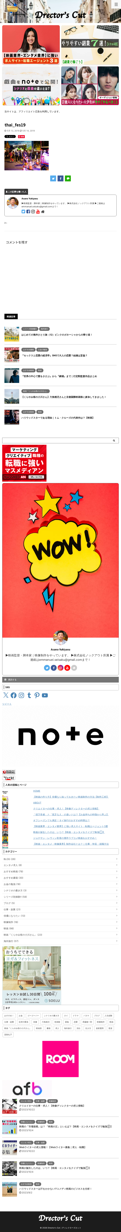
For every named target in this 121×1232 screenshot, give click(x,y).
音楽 (110, 1028)
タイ (66, 1015)
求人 (57, 1028)
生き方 (88, 1028)
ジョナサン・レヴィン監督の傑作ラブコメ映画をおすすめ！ (65, 838)
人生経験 (108, 1015)
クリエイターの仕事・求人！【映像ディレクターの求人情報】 (66, 808)
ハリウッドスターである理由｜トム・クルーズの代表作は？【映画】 (58, 417)
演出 (78, 1028)
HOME (36, 790)
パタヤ (86, 1015)
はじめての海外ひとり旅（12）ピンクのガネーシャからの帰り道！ (57, 334)
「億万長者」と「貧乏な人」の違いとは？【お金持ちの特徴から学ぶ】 (71, 814)
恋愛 (76, 1022)
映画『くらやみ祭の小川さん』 (17, 1028)
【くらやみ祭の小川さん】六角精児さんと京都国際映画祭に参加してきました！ (63, 396)
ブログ (97, 1015)
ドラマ (76, 1015)
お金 (21, 1015)
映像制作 (101, 1022)
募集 (67, 1022)
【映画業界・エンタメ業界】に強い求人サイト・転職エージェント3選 (70, 826)
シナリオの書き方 (51, 1015)
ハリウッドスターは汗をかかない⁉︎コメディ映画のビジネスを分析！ (55, 1188)
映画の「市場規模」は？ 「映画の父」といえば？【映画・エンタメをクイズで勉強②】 (66, 1126)
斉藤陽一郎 (87, 1022)
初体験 (57, 1022)
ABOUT (37, 802)
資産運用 (100, 1028)
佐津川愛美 (23, 1022)
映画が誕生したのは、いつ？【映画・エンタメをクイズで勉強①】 (69, 832)
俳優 (35, 1022)
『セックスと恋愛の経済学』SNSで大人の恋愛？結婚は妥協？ (54, 355)
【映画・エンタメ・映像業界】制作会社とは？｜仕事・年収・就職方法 (71, 843)
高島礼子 (8, 1034)
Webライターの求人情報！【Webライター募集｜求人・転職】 (52, 1147)
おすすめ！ (9, 1015)
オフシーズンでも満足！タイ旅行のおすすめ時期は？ (61, 820)
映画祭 (39, 1028)
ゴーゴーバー (33, 1015)
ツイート (7, 703)
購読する (12, 679)
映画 (111, 1022)
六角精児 (46, 1022)
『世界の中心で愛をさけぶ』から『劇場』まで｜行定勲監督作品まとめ (59, 376)
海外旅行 (68, 1028)
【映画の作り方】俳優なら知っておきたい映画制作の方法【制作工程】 (71, 796)
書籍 (48, 1028)
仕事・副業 (9, 1022)
